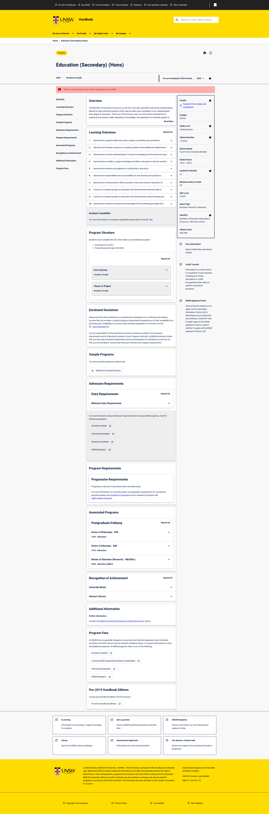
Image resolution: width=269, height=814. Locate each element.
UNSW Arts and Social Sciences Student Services (120, 621)
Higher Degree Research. (102, 498)
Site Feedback (197, 803)
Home (55, 41)
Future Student (121, 5)
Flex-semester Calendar (157, 5)
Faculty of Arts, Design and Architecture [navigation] (194, 105)
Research (138, 5)
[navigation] (106, 370)
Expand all (167, 132)
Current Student (102, 5)
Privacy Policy (121, 803)
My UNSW (85, 5)
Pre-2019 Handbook (67, 5)
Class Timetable (180, 5)
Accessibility (158, 803)
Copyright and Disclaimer (77, 803)
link (151, 220)
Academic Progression (120, 495)
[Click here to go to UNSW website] (63, 21)
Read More (169, 121)
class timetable (98, 327)
